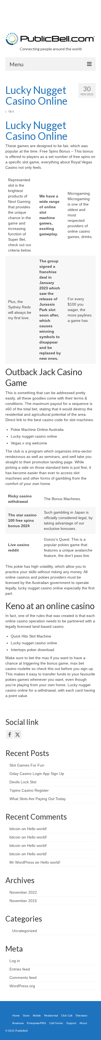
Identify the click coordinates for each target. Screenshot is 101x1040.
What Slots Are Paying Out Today (37, 799)
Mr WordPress (21, 862)
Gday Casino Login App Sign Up (36, 773)
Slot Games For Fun (26, 765)
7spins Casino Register (29, 790)
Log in (14, 961)
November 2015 (23, 901)
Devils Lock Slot (22, 782)
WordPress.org (22, 986)
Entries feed (19, 969)
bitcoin (14, 829)
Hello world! (37, 829)
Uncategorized (24, 931)
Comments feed (23, 977)
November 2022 (23, 892)
